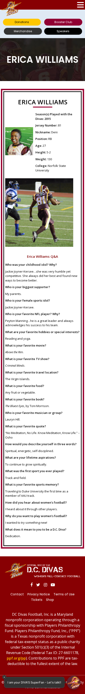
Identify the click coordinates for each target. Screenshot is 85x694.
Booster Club (63, 22)
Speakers (63, 31)
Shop (50, 599)
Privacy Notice (38, 594)
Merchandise (23, 31)
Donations (22, 22)
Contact (17, 594)
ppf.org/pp (16, 658)
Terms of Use (64, 594)
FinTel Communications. (42, 687)
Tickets (36, 599)
